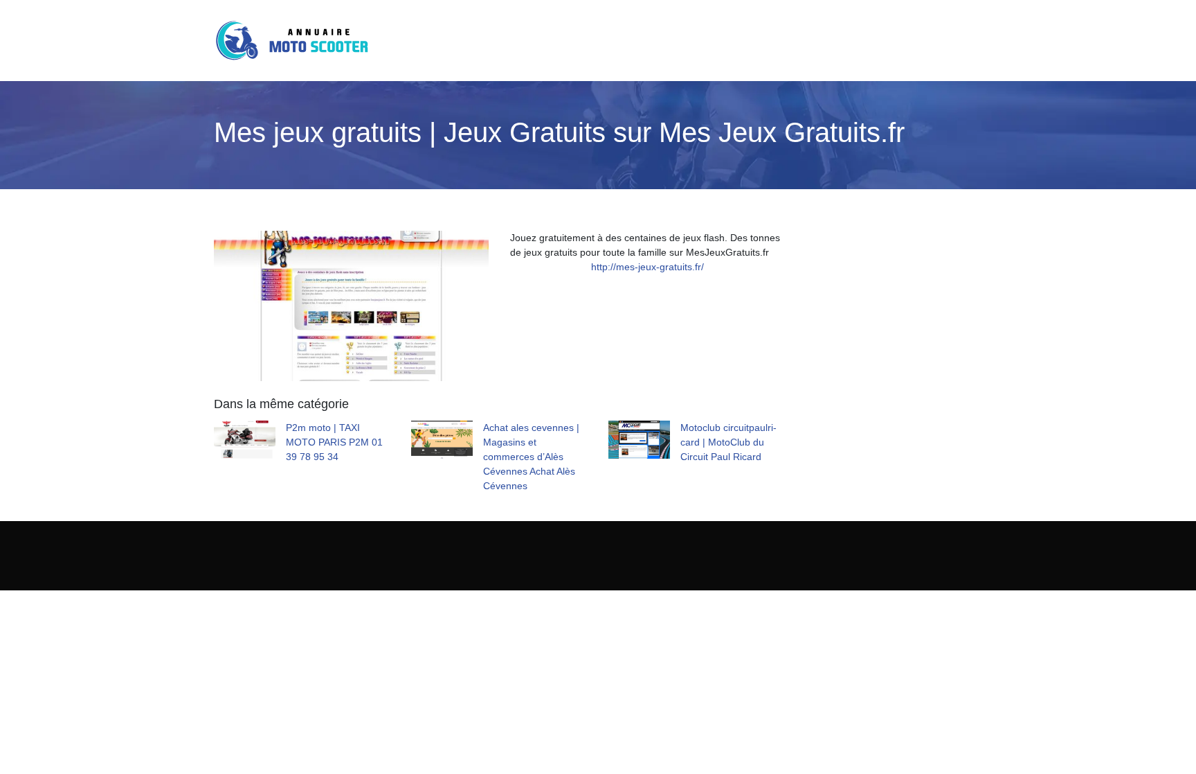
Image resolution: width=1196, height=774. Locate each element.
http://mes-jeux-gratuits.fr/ (647, 266)
